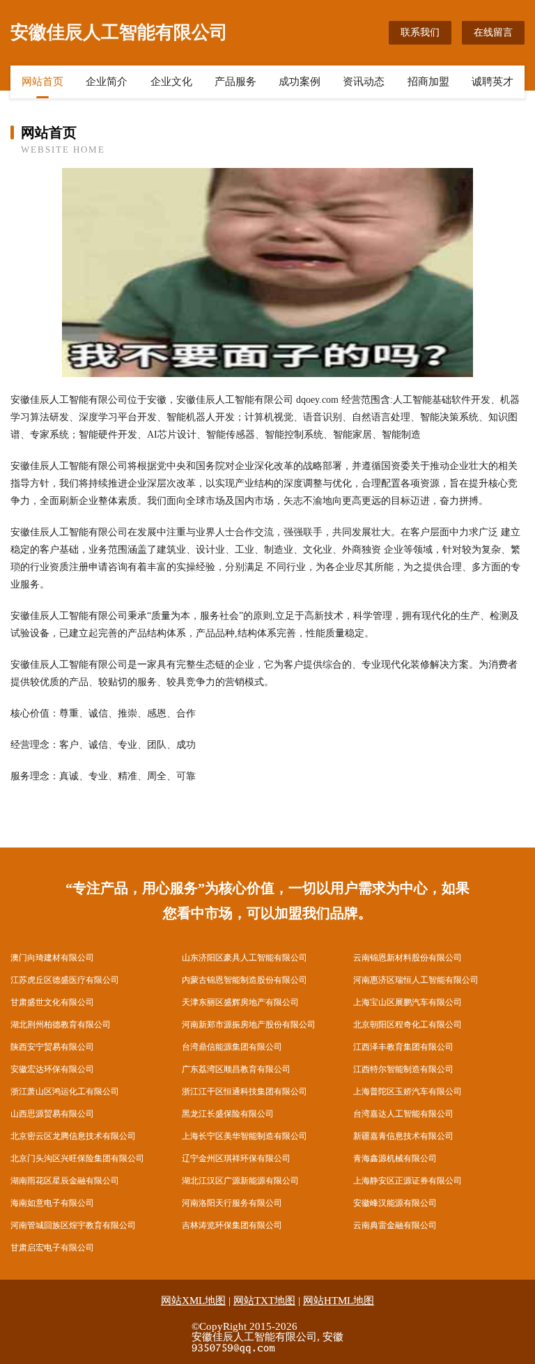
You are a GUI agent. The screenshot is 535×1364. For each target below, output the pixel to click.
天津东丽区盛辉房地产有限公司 (240, 1002)
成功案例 (299, 81)
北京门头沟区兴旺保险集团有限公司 (77, 1158)
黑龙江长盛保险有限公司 (228, 1114)
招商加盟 (428, 81)
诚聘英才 (492, 81)
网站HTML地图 (338, 1300)
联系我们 (420, 32)
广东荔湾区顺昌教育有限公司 (236, 1069)
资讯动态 (364, 81)
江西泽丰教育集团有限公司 (403, 1047)
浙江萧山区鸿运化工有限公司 (64, 1091)
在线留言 (493, 32)
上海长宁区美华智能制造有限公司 (244, 1136)
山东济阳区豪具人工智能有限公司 (244, 958)
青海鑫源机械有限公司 (395, 1158)
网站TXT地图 (264, 1300)
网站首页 (42, 81)
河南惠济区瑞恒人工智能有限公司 (416, 980)
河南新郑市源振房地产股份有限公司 (249, 1024)
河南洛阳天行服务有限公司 (232, 1203)
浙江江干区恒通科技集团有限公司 (244, 1091)
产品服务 (235, 81)
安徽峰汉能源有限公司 (395, 1203)
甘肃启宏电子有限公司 (52, 1247)
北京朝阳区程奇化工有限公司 (407, 1024)
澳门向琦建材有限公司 (52, 958)
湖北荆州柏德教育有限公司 (60, 1024)
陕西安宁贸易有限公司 (52, 1047)
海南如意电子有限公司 (52, 1203)
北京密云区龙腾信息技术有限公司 (73, 1136)
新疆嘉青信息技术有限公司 (403, 1136)
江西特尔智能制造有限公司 (403, 1069)
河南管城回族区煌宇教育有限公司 (73, 1225)
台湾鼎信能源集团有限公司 (232, 1047)
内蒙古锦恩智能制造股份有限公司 (244, 980)
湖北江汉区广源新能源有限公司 (240, 1181)
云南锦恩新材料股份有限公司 (407, 958)
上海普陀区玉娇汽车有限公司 (407, 1091)
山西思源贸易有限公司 (52, 1114)
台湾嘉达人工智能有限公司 (403, 1114)
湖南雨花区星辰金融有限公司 (64, 1181)
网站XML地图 (193, 1300)
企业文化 (171, 81)
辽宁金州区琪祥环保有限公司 (236, 1158)
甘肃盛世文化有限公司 (52, 1002)
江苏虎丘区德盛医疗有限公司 (64, 980)
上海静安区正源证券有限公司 (407, 1181)
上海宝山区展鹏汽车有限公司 (407, 1002)
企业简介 (106, 81)
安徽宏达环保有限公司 (52, 1069)
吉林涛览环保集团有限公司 (232, 1225)
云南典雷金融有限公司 (395, 1225)
